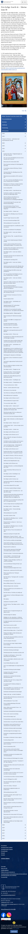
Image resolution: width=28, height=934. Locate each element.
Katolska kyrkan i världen (6, 847)
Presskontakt (4, 877)
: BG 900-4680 (8, 909)
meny (25, 2)
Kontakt (3, 854)
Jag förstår (14, 931)
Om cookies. (16, 928)
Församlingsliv (4, 851)
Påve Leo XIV (4, 868)
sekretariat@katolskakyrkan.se (8, 895)
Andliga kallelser (5, 870)
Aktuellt (3, 853)
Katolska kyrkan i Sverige (7, 849)
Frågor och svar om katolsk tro (8, 872)
